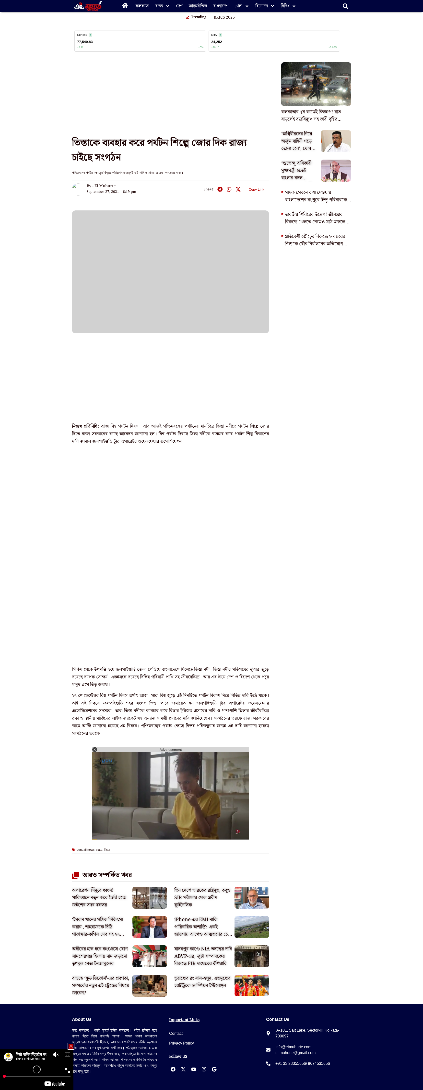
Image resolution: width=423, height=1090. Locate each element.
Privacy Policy (181, 1043)
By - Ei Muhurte (101, 186)
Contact (176, 1033)
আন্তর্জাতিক (198, 6)
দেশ (179, 6)
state (99, 849)
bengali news (85, 849)
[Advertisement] (19, 88)
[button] (220, 189)
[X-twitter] (183, 1069)
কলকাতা (142, 6)
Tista (107, 849)
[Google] (214, 1069)
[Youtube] (194, 1069)
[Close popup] (71, 1046)
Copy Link (256, 188)
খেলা (238, 6)
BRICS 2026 (224, 18)
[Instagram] (204, 1069)
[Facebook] (173, 1069)
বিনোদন (261, 6)
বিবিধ (285, 6)
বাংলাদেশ (220, 6)
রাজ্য (159, 6)
